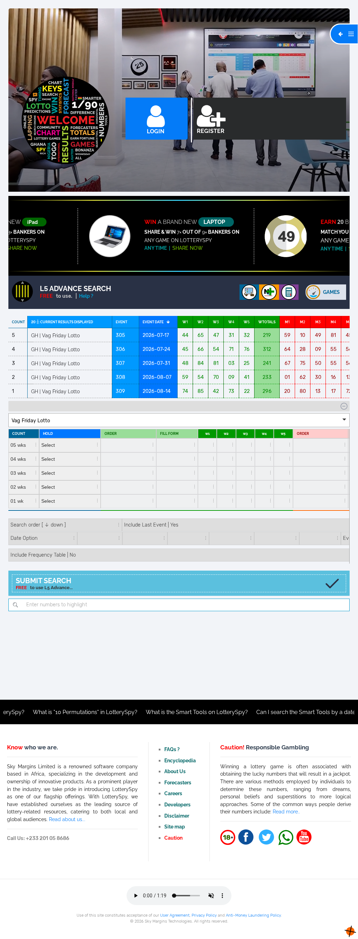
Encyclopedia (180, 760)
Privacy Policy (204, 915)
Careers (173, 793)
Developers (177, 804)
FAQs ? (172, 749)
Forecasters (177, 782)
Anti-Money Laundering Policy (253, 915)
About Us (175, 771)
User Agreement (174, 915)
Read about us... (67, 819)
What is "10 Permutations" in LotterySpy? (58, 712)
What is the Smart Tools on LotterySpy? (170, 712)
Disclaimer (176, 816)
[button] (179, 420)
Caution (173, 838)
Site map (174, 826)
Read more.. (286, 811)
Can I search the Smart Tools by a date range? (289, 712)
